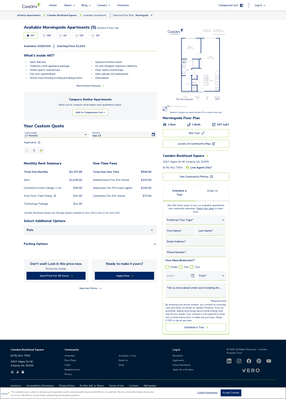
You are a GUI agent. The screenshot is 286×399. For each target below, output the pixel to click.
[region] (143, 393)
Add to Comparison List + (90, 112)
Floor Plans (70, 360)
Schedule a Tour (179, 193)
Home (53, 5)
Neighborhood (72, 369)
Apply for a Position (183, 369)
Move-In (96, 133)
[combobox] (196, 220)
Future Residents (182, 365)
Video (68, 365)
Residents (178, 355)
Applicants (178, 360)
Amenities (70, 355)
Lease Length (31, 133)
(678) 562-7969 (173, 167)
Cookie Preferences (207, 392)
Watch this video (205, 208)
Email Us (212, 191)
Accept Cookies (231, 392)
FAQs (121, 365)
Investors (123, 5)
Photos (68, 374)
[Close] (280, 392)
